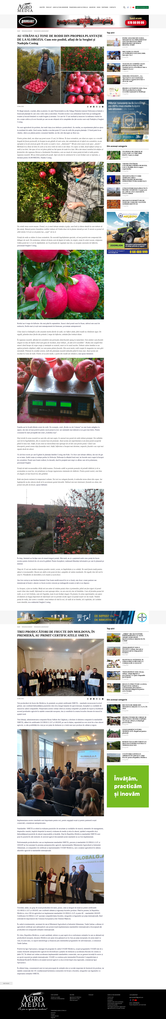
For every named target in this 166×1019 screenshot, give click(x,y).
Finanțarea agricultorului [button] (78, 7)
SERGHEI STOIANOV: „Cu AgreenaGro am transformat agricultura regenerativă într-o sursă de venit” (133, 78)
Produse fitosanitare (112, 1005)
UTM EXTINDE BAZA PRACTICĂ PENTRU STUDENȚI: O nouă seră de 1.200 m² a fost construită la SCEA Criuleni (134, 190)
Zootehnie (110, 1000)
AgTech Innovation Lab (142, 7)
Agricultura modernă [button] (60, 7)
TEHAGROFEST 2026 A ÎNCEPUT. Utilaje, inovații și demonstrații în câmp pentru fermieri (132, 650)
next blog (6, 983)
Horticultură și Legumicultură (41, 30)
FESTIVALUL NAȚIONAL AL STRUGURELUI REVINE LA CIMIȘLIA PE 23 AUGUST (133, 661)
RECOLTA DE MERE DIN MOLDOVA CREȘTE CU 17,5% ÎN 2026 (134, 706)
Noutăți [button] (42, 7)
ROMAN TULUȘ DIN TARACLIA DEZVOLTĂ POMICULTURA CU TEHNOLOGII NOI (134, 743)
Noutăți (72, 994)
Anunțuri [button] (92, 7)
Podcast (49, 7)
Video (98, 7)
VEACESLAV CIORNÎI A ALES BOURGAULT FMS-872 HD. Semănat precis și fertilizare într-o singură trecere (134, 66)
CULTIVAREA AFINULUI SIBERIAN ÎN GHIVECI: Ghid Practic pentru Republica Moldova (134, 755)
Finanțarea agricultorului (58, 1010)
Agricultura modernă (27, 30)
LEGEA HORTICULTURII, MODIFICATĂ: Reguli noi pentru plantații (134, 731)
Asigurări (53, 1017)
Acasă (18, 30)
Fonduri (53, 1014)
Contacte (112, 7)
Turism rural (110, 997)
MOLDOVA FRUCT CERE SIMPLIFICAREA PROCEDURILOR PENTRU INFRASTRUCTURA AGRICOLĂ (134, 178)
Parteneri (105, 7)
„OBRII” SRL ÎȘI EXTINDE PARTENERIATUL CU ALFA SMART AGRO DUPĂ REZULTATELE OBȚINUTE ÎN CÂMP (133, 637)
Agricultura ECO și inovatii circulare (116, 1008)
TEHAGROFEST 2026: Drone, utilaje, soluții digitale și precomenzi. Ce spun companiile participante (133, 674)
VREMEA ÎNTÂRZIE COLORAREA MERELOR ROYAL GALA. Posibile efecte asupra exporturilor (134, 166)
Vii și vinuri (110, 998)
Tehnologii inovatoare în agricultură (116, 1006)
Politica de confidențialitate (57, 998)
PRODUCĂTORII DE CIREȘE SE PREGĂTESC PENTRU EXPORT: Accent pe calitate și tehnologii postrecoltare (134, 719)
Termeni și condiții (55, 997)
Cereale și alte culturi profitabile (115, 1002)
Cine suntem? (54, 994)
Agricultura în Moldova (75, 997)
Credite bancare (55, 1016)
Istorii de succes (74, 1000)
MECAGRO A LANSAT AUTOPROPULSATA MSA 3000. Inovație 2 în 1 (134, 53)
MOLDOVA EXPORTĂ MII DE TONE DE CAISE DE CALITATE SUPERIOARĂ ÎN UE (134, 202)
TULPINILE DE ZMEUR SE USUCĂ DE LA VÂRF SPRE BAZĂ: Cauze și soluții (132, 153)
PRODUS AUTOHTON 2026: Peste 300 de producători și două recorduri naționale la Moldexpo (134, 90)
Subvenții (53, 1012)
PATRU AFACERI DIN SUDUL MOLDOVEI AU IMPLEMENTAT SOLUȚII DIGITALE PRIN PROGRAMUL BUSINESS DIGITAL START (134, 41)
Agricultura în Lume (74, 998)
